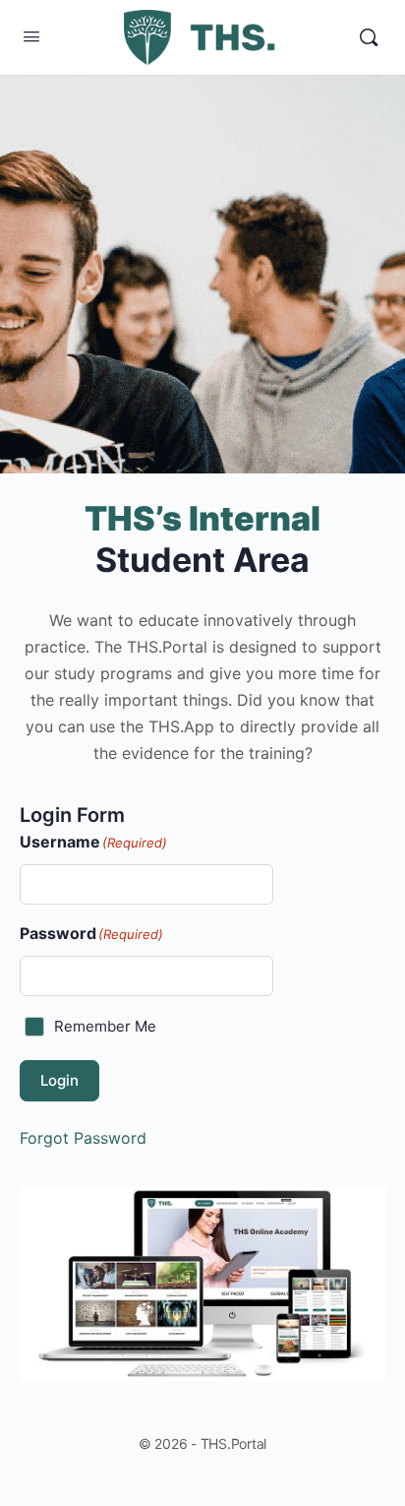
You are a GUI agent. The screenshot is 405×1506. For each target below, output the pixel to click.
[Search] (368, 37)
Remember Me (105, 1026)
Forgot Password (83, 1138)
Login (59, 1080)
